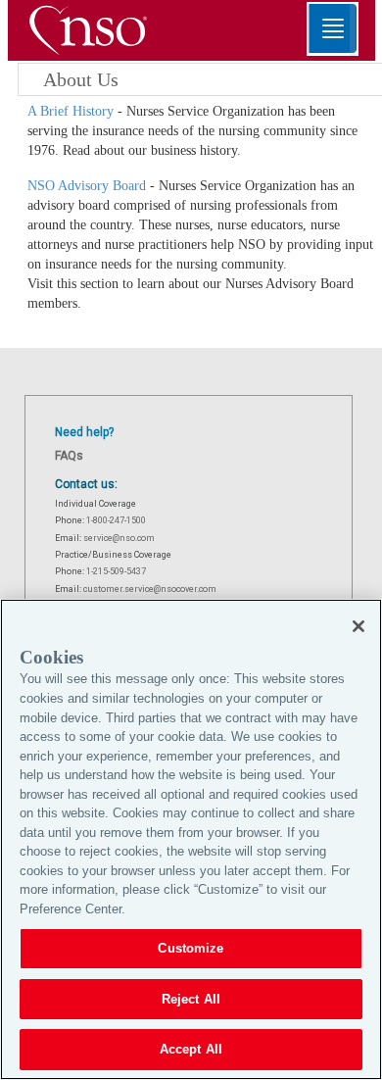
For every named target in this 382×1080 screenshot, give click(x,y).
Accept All (191, 1049)
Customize (190, 948)
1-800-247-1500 (116, 520)
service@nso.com (119, 538)
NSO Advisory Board (86, 185)
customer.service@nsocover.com (149, 589)
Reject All (191, 999)
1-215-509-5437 (116, 571)
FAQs (69, 456)
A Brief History (70, 111)
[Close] (358, 626)
